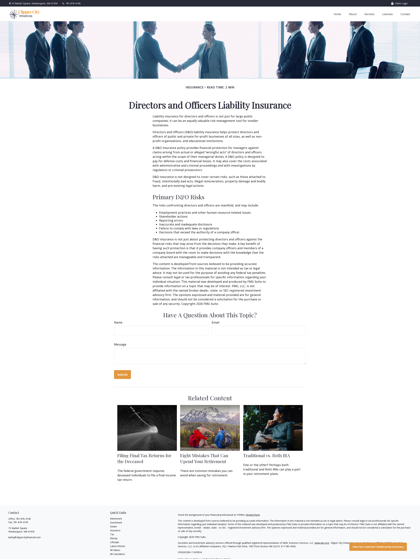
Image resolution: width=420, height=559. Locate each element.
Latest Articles (117, 546)
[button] (337, 13)
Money (113, 538)
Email (215, 322)
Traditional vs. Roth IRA (266, 455)
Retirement (116, 518)
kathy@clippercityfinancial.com (24, 537)
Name (118, 322)
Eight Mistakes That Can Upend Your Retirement (204, 458)
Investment (116, 522)
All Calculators (117, 554)
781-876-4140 (73, 3)
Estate (113, 526)
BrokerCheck (253, 514)
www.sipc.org (322, 542)
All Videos (115, 550)
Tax (112, 534)
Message (120, 344)
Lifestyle (114, 542)
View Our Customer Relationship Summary (378, 546)
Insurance (115, 530)
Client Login (401, 3)
